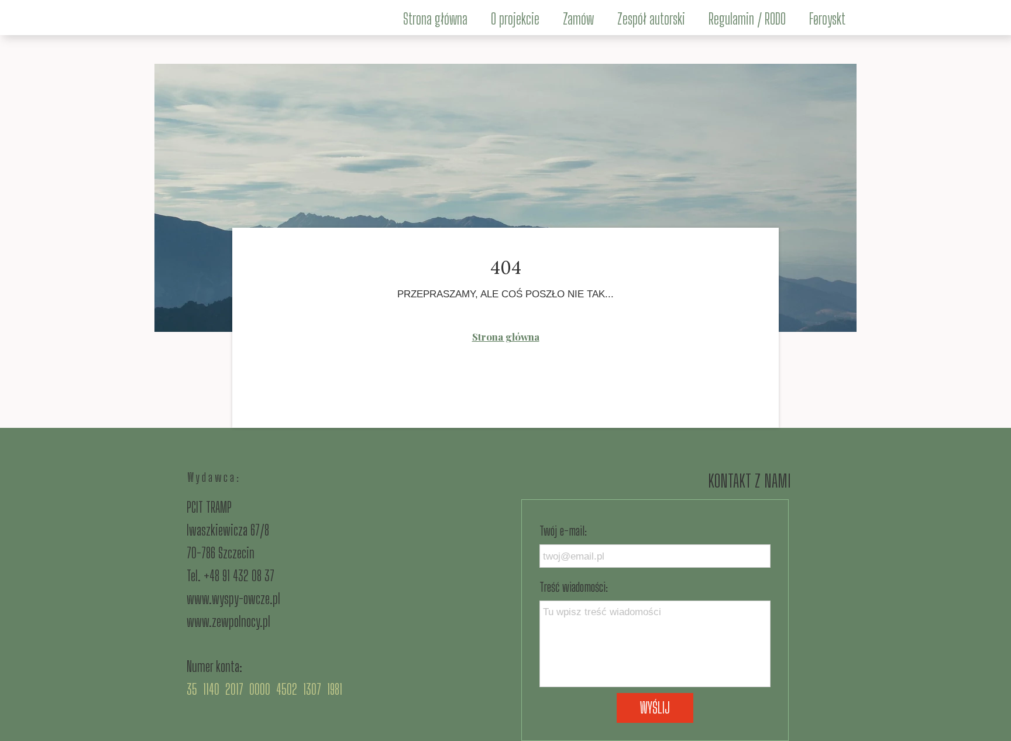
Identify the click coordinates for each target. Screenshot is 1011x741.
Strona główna (505, 336)
